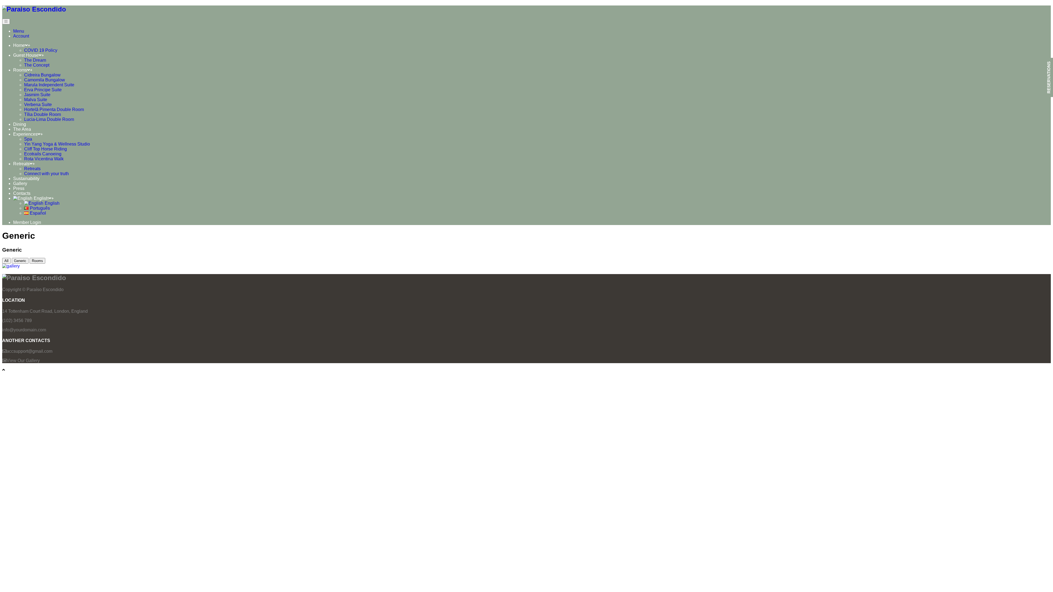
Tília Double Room (42, 114)
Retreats (21, 163)
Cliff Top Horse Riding (45, 149)
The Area (22, 129)
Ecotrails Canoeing (42, 154)
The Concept (36, 65)
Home (19, 45)
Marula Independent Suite (49, 84)
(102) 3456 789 (17, 320)
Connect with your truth (46, 173)
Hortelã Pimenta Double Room (54, 109)
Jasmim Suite (37, 94)
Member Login (27, 222)
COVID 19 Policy (40, 50)
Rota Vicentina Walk (44, 158)
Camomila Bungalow (44, 80)
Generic (20, 261)
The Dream (35, 60)
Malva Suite (35, 99)
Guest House (26, 55)
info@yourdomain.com (24, 330)
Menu (18, 31)
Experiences (25, 134)
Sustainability (26, 178)
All (6, 261)
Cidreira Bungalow (42, 75)
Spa (28, 139)
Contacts (21, 193)
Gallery (20, 183)
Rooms (20, 70)
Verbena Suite (38, 104)
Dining (19, 124)
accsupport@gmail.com (29, 351)
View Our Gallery (23, 360)
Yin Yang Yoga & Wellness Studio (57, 144)
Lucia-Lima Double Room (49, 119)
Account (21, 36)
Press (18, 188)
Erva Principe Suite (43, 89)
